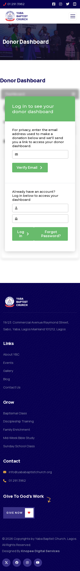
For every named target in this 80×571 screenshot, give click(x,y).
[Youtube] (38, 562)
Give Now (14, 513)
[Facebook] (17, 562)
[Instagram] (27, 562)
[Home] (16, 302)
